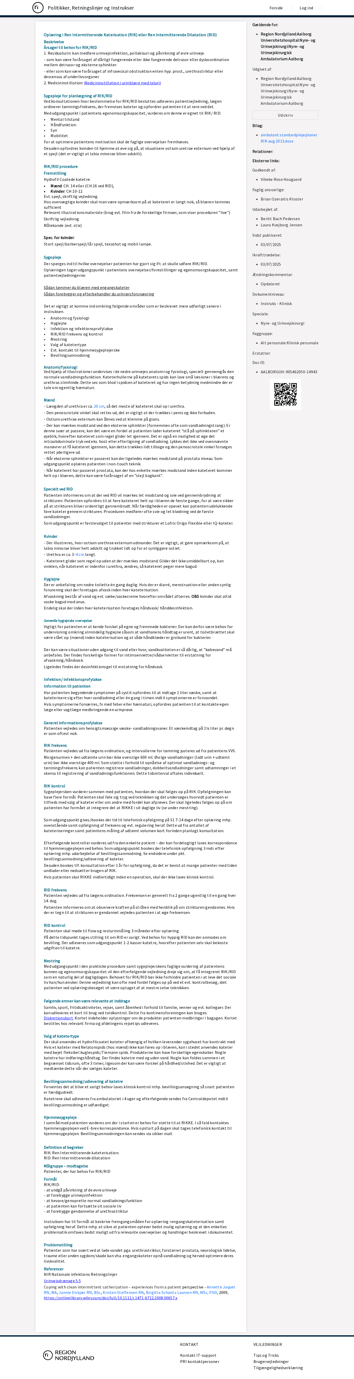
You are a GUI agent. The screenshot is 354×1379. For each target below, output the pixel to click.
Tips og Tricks (266, 1355)
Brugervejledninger (271, 1361)
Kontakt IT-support (198, 1355)
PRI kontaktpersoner (199, 1361)
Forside (276, 7)
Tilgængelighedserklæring (278, 1367)
